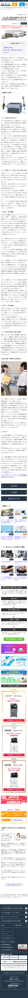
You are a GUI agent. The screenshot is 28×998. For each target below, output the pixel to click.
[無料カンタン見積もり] (14, 4)
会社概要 (2, 925)
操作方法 (24, 23)
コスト (11, 574)
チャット (23, 957)
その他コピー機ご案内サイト (6, 937)
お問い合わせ (14, 957)
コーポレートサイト (5, 933)
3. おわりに (7, 52)
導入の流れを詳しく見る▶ (14, 639)
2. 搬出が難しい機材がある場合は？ (14, 50)
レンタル (25, 517)
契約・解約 (19, 574)
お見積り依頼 (5, 957)
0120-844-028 (17, 820)
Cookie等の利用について (8, 949)
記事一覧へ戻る (14, 498)
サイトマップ (3, 929)
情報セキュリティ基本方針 (8, 942)
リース (25, 534)
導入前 (11, 559)
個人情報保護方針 (6, 944)
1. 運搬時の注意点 (9, 47)
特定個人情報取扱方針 (7, 947)
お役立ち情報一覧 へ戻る (14, 885)
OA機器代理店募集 (18, 925)
